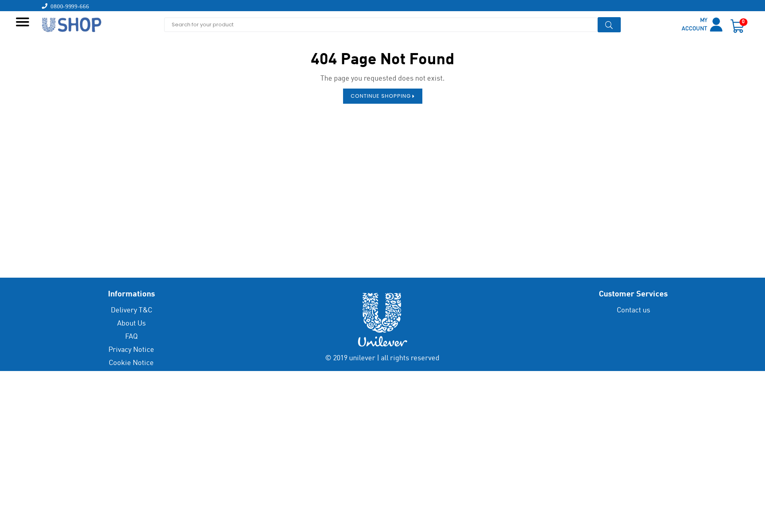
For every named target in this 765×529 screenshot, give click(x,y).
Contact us (633, 310)
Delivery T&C (131, 310)
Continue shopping (381, 96)
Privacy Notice (131, 349)
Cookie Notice (131, 363)
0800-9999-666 (68, 6)
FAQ (131, 336)
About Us (131, 323)
